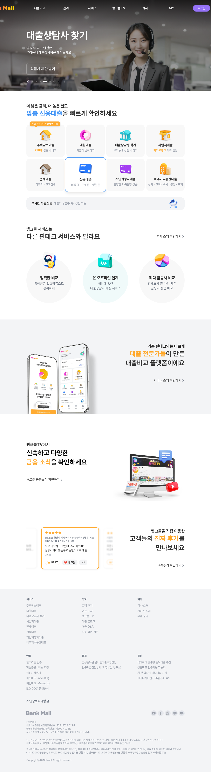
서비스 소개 (144, 611)
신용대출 (31, 632)
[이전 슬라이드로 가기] (28, 81)
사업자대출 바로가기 (45, 69)
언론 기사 (87, 611)
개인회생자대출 (35, 637)
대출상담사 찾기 (35, 616)
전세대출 (31, 626)
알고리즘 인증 (34, 662)
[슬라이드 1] (32, 81)
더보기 (48, 555)
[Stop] (58, 81)
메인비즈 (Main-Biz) (37, 683)
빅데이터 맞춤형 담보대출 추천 (154, 662)
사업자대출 (32, 621)
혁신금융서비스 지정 (37, 667)
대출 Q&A (88, 626)
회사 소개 (142, 605)
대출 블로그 (88, 621)
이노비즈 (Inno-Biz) (37, 678)
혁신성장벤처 (33, 672)
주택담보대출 (33, 605)
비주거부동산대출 (36, 642)
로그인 (201, 8)
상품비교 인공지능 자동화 (151, 667)
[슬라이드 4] (44, 81)
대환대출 (31, 611)
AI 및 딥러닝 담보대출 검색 (152, 672)
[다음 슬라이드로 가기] (64, 81)
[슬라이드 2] (36, 81)
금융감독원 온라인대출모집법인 (99, 662)
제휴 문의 (142, 616)
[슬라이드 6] (53, 81)
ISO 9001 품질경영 (37, 688)
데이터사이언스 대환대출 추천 (153, 678)
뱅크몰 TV (88, 616)
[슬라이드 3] (40, 81)
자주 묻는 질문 (90, 632)
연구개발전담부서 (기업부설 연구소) (101, 667)
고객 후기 (87, 605)
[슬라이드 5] (49, 81)
